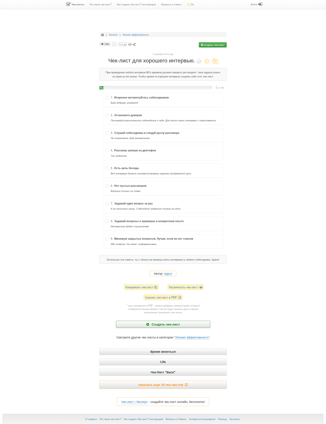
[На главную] (103, 34)
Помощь (222, 419)
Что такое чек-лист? (110, 419)
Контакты (235, 419)
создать (213, 44)
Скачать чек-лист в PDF (162, 297)
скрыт (168, 273)
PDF (121, 44)
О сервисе (91, 419)
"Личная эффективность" (192, 337)
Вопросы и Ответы (176, 419)
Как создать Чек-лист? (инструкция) (143, 419)
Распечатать (184, 287)
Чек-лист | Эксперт (134, 401)
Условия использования (202, 419)
